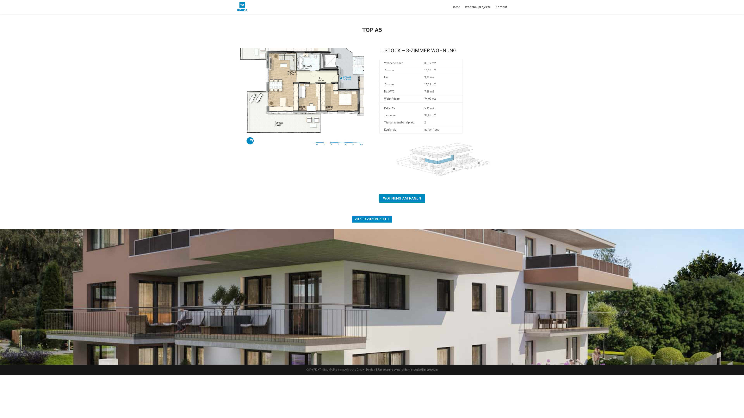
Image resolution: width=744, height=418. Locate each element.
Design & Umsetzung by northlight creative (394, 369)
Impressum (430, 369)
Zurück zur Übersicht (372, 219)
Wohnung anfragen (402, 198)
